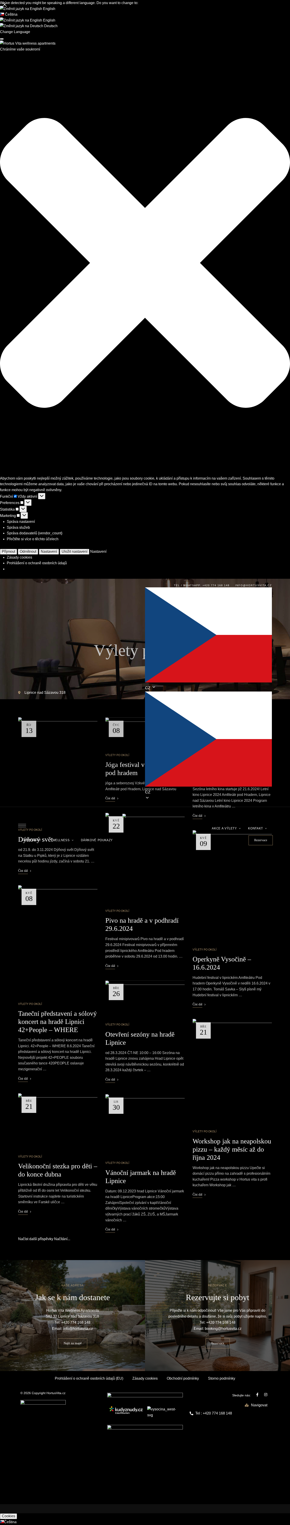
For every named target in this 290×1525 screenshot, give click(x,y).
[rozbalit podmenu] (33, 838)
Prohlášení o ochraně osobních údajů (37, 563)
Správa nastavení (21, 522)
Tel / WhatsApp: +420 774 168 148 (202, 585)
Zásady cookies (19, 557)
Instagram (265, 1394)
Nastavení (49, 551)
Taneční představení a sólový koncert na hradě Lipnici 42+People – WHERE (57, 1021)
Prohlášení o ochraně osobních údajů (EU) (89, 1378)
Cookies (8, 1516)
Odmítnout (28, 551)
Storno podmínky (221, 1378)
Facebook (257, 1394)
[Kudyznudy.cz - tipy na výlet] (126, 1413)
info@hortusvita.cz (253, 585)
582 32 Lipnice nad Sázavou (69, 1316)
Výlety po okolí (30, 1004)
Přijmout (8, 551)
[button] (145, 263)
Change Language (15, 32)
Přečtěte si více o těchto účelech (32, 539)
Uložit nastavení (74, 551)
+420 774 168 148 (75, 1322)
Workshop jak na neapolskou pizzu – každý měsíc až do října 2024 (232, 1149)
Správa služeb (18, 527)
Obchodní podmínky (183, 1378)
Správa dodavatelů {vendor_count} (34, 533)
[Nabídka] (22, 825)
